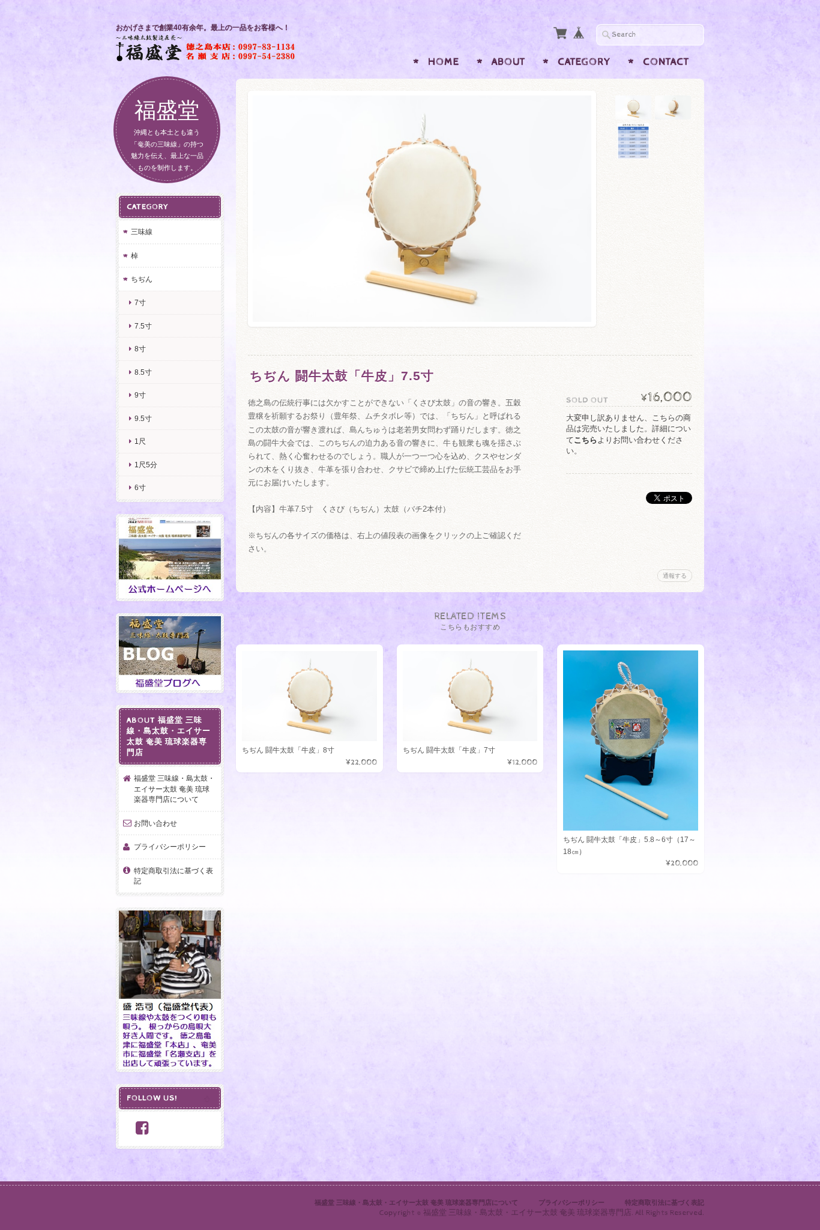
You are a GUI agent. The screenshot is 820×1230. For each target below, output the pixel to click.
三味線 (141, 231)
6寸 (140, 487)
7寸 (140, 302)
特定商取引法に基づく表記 (173, 876)
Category (584, 62)
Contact (666, 62)
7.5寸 (143, 326)
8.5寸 (143, 372)
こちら (585, 439)
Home (443, 62)
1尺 (140, 441)
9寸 (140, 395)
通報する (675, 575)
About (508, 62)
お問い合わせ (155, 823)
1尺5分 (145, 464)
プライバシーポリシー (170, 846)
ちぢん (141, 279)
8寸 (140, 349)
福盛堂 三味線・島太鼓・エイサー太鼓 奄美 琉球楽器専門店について (174, 788)
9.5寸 (143, 418)
